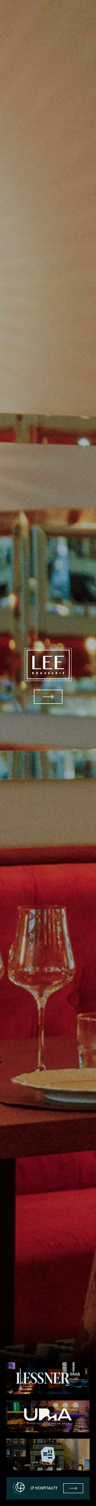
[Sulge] (48, 676)
